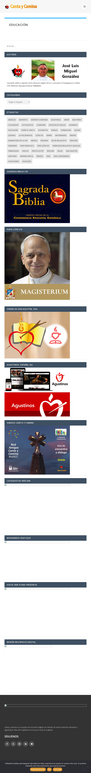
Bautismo (77, 120)
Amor (66, 120)
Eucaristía (43, 130)
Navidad (44, 140)
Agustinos (56, 120)
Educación (13, 130)
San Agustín (71, 151)
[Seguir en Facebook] (7, 744)
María (49, 135)
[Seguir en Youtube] (31, 744)
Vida (48, 156)
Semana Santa (26, 156)
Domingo (73, 125)
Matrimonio (60, 135)
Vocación (26, 161)
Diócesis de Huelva (57, 125)
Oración (73, 140)
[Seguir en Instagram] (19, 744)
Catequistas (27, 125)
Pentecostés (38, 151)
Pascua (25, 151)
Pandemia (12, 146)
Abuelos (12, 120)
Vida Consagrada (61, 156)
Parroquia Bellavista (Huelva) (66, 146)
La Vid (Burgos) (25, 135)
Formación (66, 130)
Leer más (57, 769)
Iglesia (77, 130)
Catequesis (13, 125)
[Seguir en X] (13, 744)
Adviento (23, 120)
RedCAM (50, 151)
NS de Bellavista (59, 140)
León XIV (39, 135)
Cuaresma (41, 125)
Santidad (12, 156)
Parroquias (13, 151)
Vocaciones (13, 161)
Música (34, 140)
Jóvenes (11, 135)
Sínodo (39, 156)
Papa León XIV (43, 146)
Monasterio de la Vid (18, 140)
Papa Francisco (27, 146)
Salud (60, 151)
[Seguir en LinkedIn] (25, 744)
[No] (87, 767)
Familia (54, 130)
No (49, 769)
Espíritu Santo (28, 130)
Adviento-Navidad (39, 120)
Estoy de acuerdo (38, 769)
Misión (73, 135)
